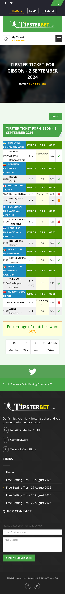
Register (49, 10)
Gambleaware (19, 440)
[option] (32, 384)
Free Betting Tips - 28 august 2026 (28, 495)
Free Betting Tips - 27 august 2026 (28, 503)
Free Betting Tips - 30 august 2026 (28, 480)
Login (33, 10)
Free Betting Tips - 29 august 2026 (28, 487)
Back (56, 116)
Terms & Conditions (23, 449)
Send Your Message (19, 558)
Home (22, 83)
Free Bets (16, 10)
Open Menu (58, 38)
